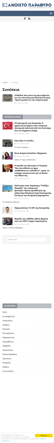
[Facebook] (25, 18)
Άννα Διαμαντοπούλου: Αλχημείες (30, 153)
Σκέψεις (6, 367)
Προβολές (7, 346)
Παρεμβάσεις (8, 341)
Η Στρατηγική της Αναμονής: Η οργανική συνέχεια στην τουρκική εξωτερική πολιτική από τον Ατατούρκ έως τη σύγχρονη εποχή (32, 127)
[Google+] (29, 18)
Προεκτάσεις (8, 350)
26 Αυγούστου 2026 (22, 133)
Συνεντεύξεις (8, 371)
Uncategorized (9, 316)
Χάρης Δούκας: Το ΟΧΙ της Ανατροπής (31, 208)
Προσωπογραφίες (10, 354)
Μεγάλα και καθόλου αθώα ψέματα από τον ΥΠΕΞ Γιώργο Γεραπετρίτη (31, 219)
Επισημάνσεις (8, 333)
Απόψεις (6, 325)
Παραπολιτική (8, 337)
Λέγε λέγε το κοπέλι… (24, 140)
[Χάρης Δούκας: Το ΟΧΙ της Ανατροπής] (8, 210)
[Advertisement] (27, 52)
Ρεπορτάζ (6, 362)
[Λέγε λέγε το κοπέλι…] (8, 143)
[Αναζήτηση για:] (27, 239)
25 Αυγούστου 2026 (22, 198)
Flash (5, 312)
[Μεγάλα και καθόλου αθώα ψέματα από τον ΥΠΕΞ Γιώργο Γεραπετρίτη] (8, 221)
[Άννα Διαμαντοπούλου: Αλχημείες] (8, 155)
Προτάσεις (7, 358)
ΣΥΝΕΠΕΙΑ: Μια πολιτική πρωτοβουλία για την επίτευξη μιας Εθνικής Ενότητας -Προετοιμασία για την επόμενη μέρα (32, 97)
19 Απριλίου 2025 (22, 103)
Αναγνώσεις (8, 320)
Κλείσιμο (44, 435)
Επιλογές (6, 329)
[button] (50, 13)
